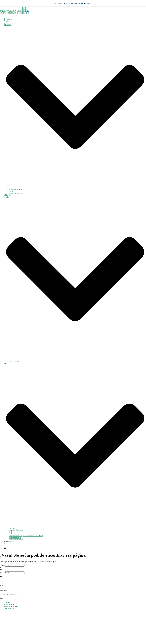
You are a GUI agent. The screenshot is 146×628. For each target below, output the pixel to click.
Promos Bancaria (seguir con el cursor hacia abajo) (26, 536)
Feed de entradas (10, 604)
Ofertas (6, 21)
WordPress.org (9, 608)
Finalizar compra (14, 361)
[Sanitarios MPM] (14, 13)
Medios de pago (14, 534)
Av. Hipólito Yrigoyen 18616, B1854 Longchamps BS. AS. (73, 3)
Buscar (6, 542)
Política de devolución (16, 540)
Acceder (7, 602)
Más (5, 625)
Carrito (6, 623)
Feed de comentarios (11, 606)
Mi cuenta (7, 619)
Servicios (12, 528)
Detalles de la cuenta (15, 189)
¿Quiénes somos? (10, 23)
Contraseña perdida (15, 193)
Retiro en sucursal (15, 538)
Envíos (11, 532)
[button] (75, 187)
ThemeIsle (142, 612)
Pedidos (11, 191)
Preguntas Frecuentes (16, 530)
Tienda (8, 195)
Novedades (8, 19)
